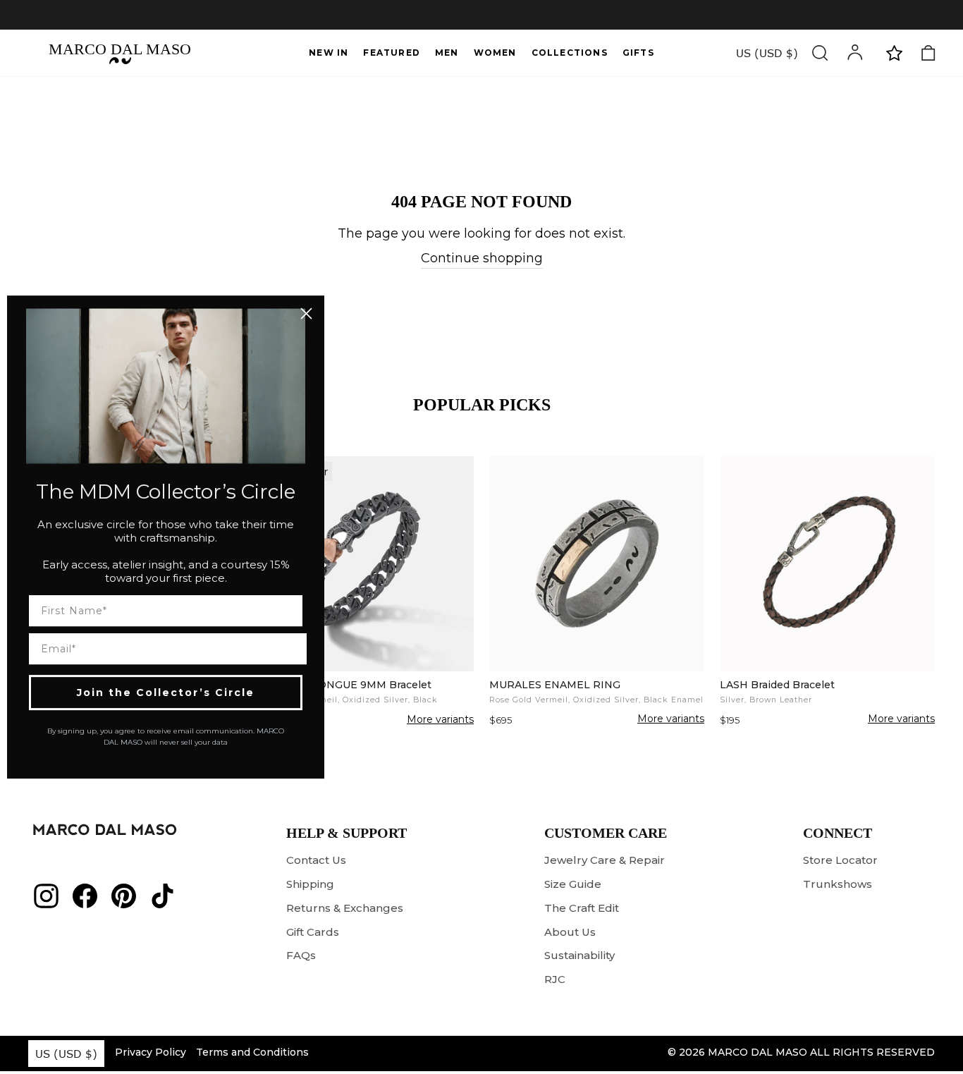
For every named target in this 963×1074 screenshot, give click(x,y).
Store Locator (840, 860)
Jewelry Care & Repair (604, 860)
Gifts (638, 52)
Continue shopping (482, 258)
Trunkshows (837, 884)
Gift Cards (312, 932)
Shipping (310, 884)
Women (495, 52)
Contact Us (316, 860)
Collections (570, 52)
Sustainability (579, 955)
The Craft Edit (581, 908)
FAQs (301, 955)
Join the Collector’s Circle (165, 692)
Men (447, 52)
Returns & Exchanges (344, 908)
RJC (554, 979)
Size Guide (572, 884)
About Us (570, 932)
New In (328, 52)
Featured (391, 52)
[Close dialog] (306, 313)
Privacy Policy (150, 1052)
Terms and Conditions (252, 1052)
